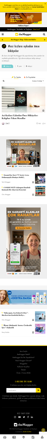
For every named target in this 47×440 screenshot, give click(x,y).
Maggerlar (23, 364)
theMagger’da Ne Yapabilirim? (23, 357)
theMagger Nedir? (23, 354)
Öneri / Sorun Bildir (23, 373)
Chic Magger (6, 194)
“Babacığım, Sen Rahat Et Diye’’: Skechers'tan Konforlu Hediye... (15, 314)
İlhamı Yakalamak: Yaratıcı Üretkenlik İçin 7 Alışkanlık (17, 326)
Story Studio (5, 332)
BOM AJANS (27, 432)
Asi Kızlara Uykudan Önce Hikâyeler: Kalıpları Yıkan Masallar (20, 117)
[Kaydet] (33, 182)
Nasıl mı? (36, 29)
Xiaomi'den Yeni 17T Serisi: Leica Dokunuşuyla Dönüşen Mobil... (15, 176)
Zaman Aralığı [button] (37, 81)
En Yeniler (17, 77)
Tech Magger (6, 182)
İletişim (23, 370)
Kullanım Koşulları (23, 367)
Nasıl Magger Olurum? (23, 361)
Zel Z (7, 123)
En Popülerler (30, 77)
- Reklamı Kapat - (23, 26)
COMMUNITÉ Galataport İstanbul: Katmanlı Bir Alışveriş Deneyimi (16, 189)
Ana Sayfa (23, 351)
